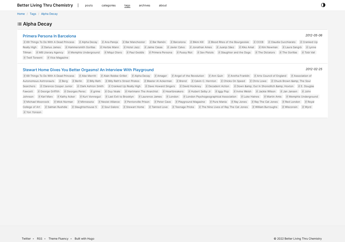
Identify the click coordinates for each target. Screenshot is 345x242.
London (173, 96)
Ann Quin (217, 75)
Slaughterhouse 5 (86, 107)
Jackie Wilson (267, 91)
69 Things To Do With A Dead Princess (50, 42)
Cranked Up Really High (126, 86)
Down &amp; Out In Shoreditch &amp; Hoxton (265, 86)
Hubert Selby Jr (201, 91)
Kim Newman (270, 47)
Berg (65, 81)
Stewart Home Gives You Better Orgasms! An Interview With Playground (88, 69)
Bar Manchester (135, 42)
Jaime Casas (155, 47)
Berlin (78, 81)
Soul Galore (111, 107)
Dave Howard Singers (161, 86)
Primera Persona (162, 52)
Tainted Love (160, 107)
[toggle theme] (323, 5)
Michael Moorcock (37, 101)
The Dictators (266, 52)
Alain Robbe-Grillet (115, 75)
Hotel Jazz (133, 47)
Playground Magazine (191, 101)
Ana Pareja (111, 42)
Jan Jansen (290, 91)
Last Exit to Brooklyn (121, 96)
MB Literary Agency (51, 52)
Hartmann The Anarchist (143, 91)
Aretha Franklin (240, 75)
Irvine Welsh (243, 91)
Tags (33, 13)
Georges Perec (76, 91)
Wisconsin (291, 107)
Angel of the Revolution (189, 75)
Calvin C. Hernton (205, 81)
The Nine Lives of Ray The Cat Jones (225, 107)
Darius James (52, 47)
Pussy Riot (185, 52)
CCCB (259, 42)
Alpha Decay (49, 13)
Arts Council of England (271, 75)
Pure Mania (220, 101)
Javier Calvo (177, 47)
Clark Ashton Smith (92, 86)
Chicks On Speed (234, 81)
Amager (162, 75)
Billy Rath (95, 81)
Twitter (26, 238)
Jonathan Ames (202, 47)
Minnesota (87, 101)
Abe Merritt (89, 75)
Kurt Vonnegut (92, 96)
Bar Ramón (159, 42)
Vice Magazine (59, 57)
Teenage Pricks (184, 107)
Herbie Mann (111, 47)
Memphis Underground (85, 52)
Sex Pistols (207, 52)
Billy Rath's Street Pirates (123, 81)
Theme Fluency (59, 238)
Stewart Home (135, 107)
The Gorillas (289, 52)
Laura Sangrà (293, 47)
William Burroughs (266, 107)
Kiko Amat (248, 47)
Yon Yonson (33, 112)
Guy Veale (114, 91)
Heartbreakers (174, 91)
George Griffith (50, 91)
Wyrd (308, 107)
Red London (292, 101)
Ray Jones (240, 101)
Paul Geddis (136, 52)
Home (21, 13)
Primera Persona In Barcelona (49, 36)
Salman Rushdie (57, 107)
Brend (183, 81)
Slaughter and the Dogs (236, 52)
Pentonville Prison (138, 101)
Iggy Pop (223, 91)
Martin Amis (274, 96)
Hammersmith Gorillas (81, 47)
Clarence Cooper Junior (57, 86)
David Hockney (191, 86)
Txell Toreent (34, 57)
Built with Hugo (84, 238)
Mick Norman (65, 101)
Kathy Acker (67, 96)
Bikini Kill (198, 42)
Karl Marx (47, 96)
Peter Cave (164, 101)
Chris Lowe (260, 81)
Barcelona (179, 42)
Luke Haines (251, 96)
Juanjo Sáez (226, 47)
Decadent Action (218, 86)
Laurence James (151, 96)
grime (96, 91)
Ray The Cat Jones (266, 101)
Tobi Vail (310, 52)
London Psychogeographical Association (211, 96)
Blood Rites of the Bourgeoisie (230, 42)
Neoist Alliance (110, 101)
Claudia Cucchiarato (283, 42)
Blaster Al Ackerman (159, 81)
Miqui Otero (114, 52)
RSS (39, 238)
